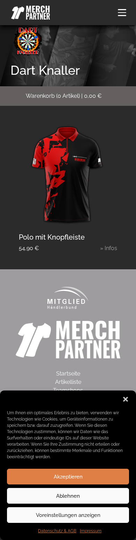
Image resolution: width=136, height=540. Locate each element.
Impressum (90, 530)
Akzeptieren (68, 477)
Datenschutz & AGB (57, 530)
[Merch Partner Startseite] (68, 339)
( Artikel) (64, 96)
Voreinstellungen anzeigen (68, 515)
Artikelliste (68, 382)
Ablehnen (68, 496)
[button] (125, 399)
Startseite (68, 373)
